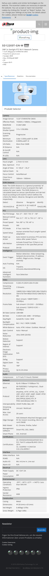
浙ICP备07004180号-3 (13, 568)
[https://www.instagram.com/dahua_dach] (16, 552)
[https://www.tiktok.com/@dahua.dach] (21, 552)
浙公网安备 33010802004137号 (33, 568)
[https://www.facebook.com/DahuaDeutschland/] (27, 552)
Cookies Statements (8, 542)
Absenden (41, 530)
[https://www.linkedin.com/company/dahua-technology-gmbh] (39, 552)
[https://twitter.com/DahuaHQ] (10, 552)
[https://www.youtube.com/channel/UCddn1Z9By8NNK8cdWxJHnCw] (33, 552)
